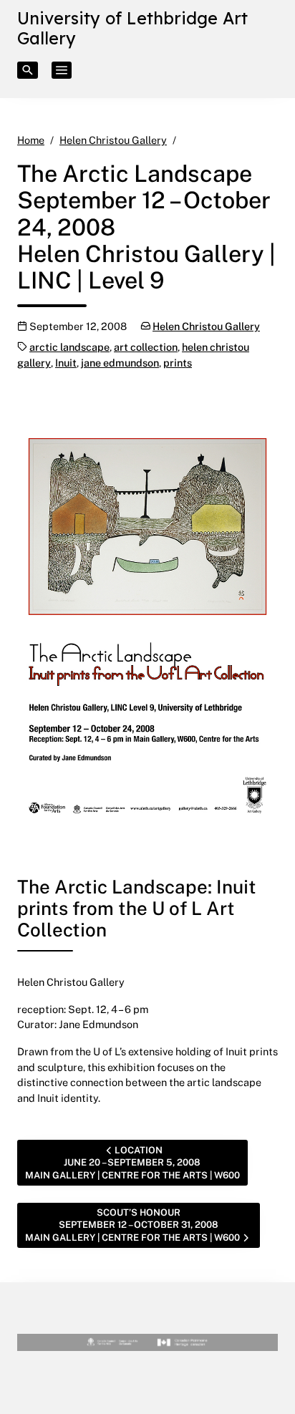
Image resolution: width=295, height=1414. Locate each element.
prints (177, 363)
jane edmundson (120, 363)
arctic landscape (69, 347)
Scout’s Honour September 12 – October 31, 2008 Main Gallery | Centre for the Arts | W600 (132, 1224)
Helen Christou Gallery (206, 326)
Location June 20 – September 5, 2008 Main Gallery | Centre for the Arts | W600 (132, 1162)
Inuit (66, 363)
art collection (146, 347)
